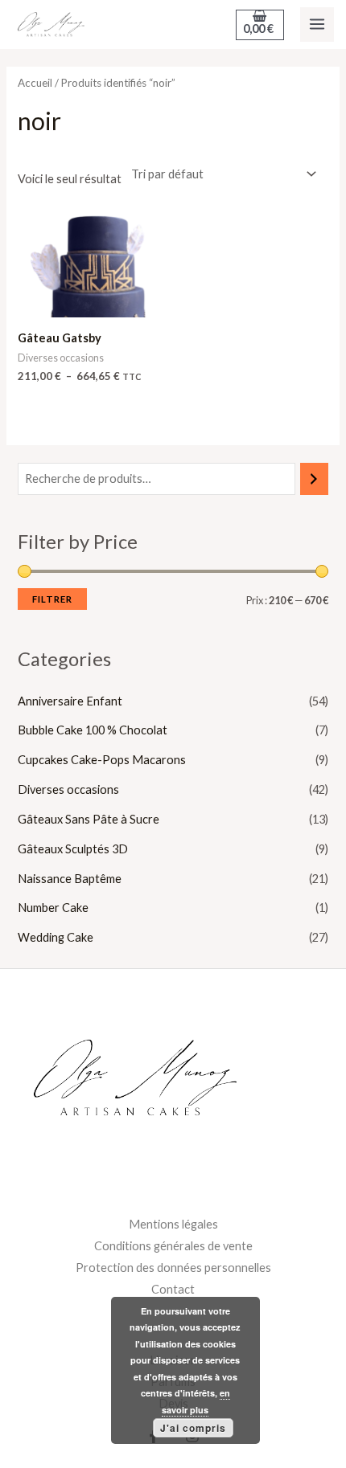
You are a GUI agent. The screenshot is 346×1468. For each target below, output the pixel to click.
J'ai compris (193, 1428)
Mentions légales (173, 1224)
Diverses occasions (68, 789)
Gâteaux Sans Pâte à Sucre (88, 819)
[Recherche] (314, 479)
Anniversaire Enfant (70, 701)
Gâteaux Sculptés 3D (73, 849)
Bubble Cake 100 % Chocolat (92, 730)
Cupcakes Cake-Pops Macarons (102, 760)
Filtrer (52, 599)
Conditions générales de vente (173, 1246)
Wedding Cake (55, 937)
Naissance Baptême (70, 878)
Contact (173, 1289)
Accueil (35, 82)
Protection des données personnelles (173, 1267)
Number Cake (53, 907)
